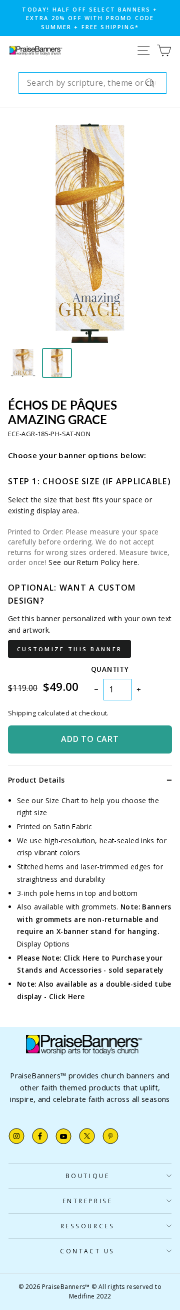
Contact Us (87, 1251)
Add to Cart (90, 738)
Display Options (43, 944)
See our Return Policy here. (93, 562)
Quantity (109, 669)
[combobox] (92, 83)
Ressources (87, 1226)
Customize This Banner (69, 649)
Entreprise (87, 1201)
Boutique (88, 1176)
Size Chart (63, 800)
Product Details (36, 780)
